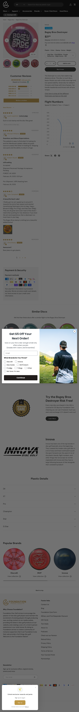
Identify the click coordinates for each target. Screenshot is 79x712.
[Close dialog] (74, 331)
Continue (21, 377)
